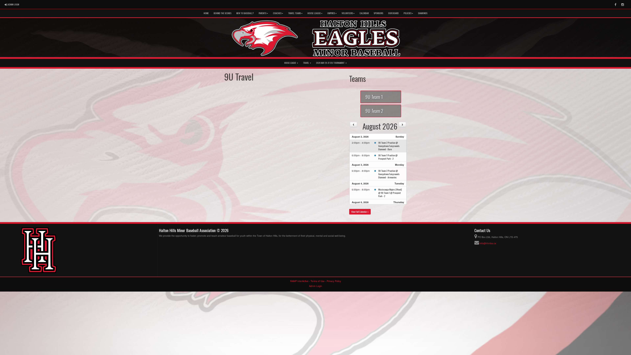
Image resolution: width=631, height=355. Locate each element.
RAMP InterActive (299, 281)
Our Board (393, 13)
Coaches (277, 13)
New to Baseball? (245, 13)
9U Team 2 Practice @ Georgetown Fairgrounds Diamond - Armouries (388, 174)
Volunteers (347, 13)
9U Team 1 (374, 96)
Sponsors (378, 13)
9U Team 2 (374, 110)
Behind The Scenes (222, 13)
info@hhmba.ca (488, 243)
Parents (262, 13)
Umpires (331, 13)
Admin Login (315, 286)
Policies (407, 13)
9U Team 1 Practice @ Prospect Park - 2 (387, 157)
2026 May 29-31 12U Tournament (330, 62)
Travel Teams (294, 13)
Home (206, 13)
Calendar (364, 13)
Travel (306, 62)
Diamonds (422, 13)
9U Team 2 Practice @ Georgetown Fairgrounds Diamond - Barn (388, 146)
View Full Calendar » (360, 211)
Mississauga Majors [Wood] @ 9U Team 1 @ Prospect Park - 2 (390, 193)
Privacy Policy (334, 281)
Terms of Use (318, 281)
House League (314, 13)
